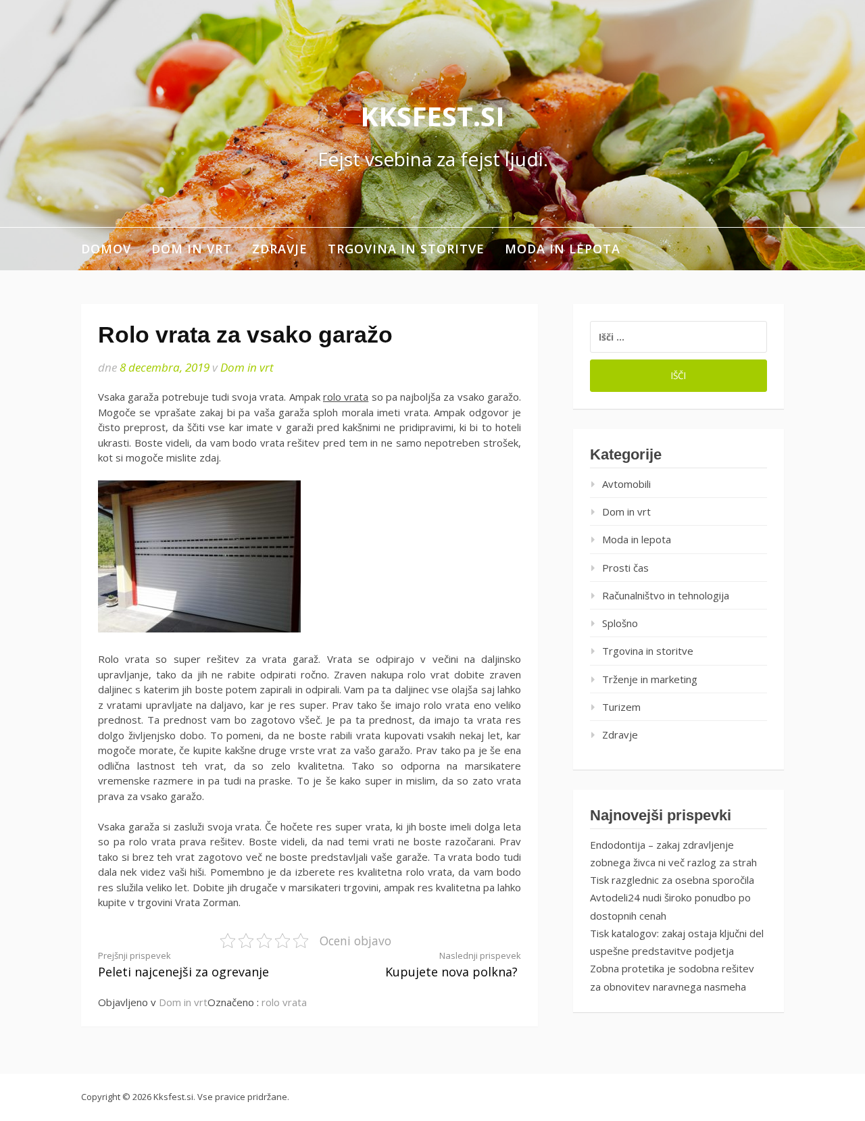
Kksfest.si (432, 115)
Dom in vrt (191, 249)
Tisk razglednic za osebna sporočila (672, 880)
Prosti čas (625, 567)
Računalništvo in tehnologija (665, 595)
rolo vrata (345, 396)
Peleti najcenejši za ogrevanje (183, 964)
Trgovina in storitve (406, 249)
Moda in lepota (562, 249)
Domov (106, 249)
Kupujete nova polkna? (453, 964)
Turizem (621, 707)
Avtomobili (626, 484)
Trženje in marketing (649, 679)
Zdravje (279, 249)
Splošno (620, 623)
